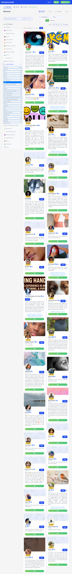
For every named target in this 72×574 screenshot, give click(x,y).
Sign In (49, 2)
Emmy (49, 51)
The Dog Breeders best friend (33, 296)
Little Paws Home (52, 300)
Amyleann (27, 165)
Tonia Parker (28, 445)
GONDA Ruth (51, 233)
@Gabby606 (27, 503)
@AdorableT (27, 446)
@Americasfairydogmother (53, 89)
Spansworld (28, 94)
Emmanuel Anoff (29, 234)
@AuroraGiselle (51, 195)
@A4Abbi (50, 491)
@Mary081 (50, 460)
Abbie (49, 436)
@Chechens (50, 550)
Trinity (26, 557)
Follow (41, 27)
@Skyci (26, 235)
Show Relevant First (57, 24)
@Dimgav (27, 413)
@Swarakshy (50, 338)
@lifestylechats (28, 200)
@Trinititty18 (27, 558)
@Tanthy (26, 268)
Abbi (49, 490)
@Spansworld (27, 95)
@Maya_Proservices (52, 135)
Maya (49, 134)
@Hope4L (27, 470)
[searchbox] (59, 17)
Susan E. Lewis (52, 88)
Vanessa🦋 (28, 371)
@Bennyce (50, 377)
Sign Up (56, 2)
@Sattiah (50, 528)
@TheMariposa (28, 372)
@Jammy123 (50, 172)
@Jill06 (26, 527)
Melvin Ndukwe (52, 400)
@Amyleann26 (28, 166)
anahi (26, 198)
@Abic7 (49, 437)
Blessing (27, 266)
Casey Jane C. (29, 52)
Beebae (50, 376)
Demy (26, 412)
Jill (25, 526)
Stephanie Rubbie (29, 342)
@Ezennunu (50, 402)
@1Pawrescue (51, 301)
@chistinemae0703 (29, 126)
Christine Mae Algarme (31, 125)
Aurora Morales (52, 193)
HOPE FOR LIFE (29, 469)
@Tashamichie (51, 234)
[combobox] (57, 17)
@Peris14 (50, 265)
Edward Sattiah (52, 526)
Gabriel (27, 502)
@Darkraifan (50, 52)
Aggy (49, 337)
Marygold (50, 459)
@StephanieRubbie (28, 343)
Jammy (50, 171)
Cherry (50, 549)
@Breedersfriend (28, 297)
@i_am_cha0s (28, 53)
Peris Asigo (51, 264)
